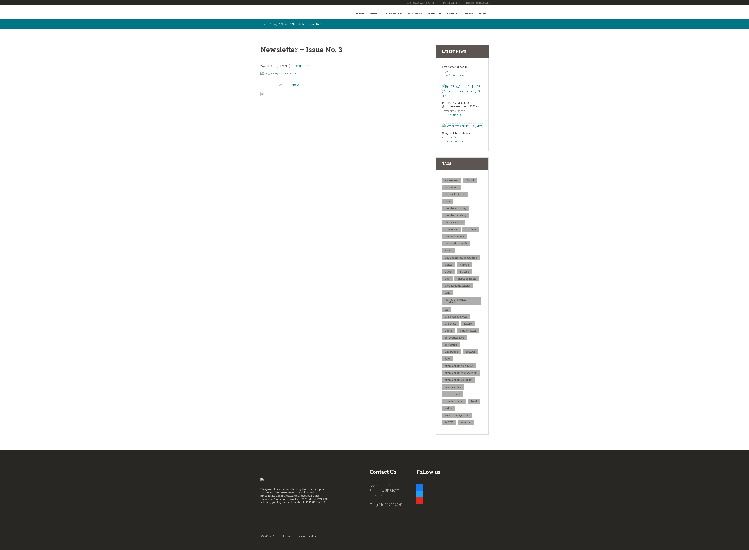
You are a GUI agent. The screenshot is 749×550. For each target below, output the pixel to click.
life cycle (450, 323)
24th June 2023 (455, 115)
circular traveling (455, 215)
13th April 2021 (278, 66)
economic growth (456, 243)
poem (448, 330)
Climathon (451, 229)
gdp (447, 278)
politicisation (468, 330)
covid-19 (470, 229)
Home (360, 13)
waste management (457, 415)
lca (446, 309)
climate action (453, 222)
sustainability (453, 387)
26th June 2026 (455, 75)
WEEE (449, 422)
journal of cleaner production (455, 301)
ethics (448, 264)
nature (468, 323)
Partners (415, 13)
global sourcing (466, 278)
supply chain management (461, 373)
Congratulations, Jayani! (456, 133)
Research (434, 13)
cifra (313, 536)
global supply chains (457, 285)
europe (464, 264)
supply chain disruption (459, 366)
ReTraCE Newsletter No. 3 (279, 85)
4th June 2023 (454, 141)
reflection (451, 344)
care (447, 201)
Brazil (470, 180)
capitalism (451, 187)
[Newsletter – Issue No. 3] (335, 74)
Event (448, 271)
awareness (452, 180)
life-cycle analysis (456, 316)
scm (447, 358)
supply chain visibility (458, 380)
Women (466, 422)
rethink (470, 351)
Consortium (393, 13)
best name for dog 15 (454, 67)
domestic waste (454, 236)
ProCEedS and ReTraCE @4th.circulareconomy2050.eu (460, 104)
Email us (376, 495)
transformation (454, 401)
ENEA (449, 250)
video (448, 408)
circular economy (455, 208)
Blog (482, 13)
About (374, 13)
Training (453, 13)
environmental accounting (461, 257)
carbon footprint (455, 194)
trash (474, 401)
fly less (464, 271)
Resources (451, 351)
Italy (447, 292)
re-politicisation (454, 337)
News (469, 13)
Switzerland (452, 394)
